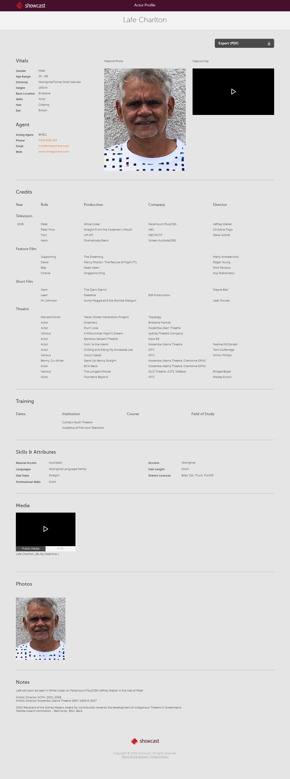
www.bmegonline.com (54, 151)
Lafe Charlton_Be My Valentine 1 (37, 554)
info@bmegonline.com (54, 146)
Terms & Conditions (135, 756)
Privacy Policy (159, 756)
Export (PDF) (228, 43)
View (40, 629)
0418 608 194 (48, 140)
